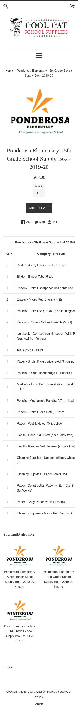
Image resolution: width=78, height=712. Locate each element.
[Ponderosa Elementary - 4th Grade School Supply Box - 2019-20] (58, 554)
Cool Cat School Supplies (42, 691)
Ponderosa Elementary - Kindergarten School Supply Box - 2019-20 (19, 576)
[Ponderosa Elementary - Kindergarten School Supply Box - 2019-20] (19, 554)
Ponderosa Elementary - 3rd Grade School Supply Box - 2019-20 (19, 631)
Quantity (39, 186)
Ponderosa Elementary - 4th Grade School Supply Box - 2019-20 (58, 576)
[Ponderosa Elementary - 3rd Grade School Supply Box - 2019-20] (19, 608)
